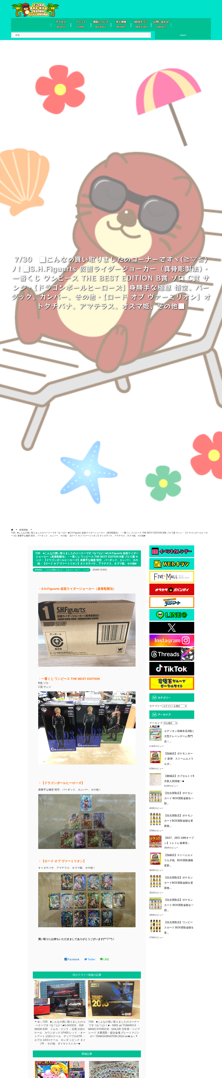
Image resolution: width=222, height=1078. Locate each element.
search (183, 35)
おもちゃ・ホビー (73, 570)
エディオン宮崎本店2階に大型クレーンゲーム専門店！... (179, 736)
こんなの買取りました (54, 570)
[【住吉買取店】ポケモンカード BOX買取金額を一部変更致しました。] (155, 797)
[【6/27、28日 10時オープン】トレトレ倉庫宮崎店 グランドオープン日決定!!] (155, 841)
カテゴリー (155, 706)
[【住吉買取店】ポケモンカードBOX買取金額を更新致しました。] (155, 819)
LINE (106, 959)
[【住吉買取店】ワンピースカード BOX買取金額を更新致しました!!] (155, 926)
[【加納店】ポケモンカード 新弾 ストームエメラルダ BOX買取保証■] (155, 757)
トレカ (86, 570)
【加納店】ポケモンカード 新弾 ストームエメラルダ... (178, 758)
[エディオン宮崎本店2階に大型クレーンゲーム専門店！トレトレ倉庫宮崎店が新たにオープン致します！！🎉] (155, 734)
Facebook (73, 959)
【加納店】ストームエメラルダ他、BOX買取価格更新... (178, 860)
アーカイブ (155, 723)
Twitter (91, 959)
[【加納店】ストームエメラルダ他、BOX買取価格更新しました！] (155, 859)
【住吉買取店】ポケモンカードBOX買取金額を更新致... (178, 820)
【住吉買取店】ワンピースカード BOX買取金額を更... (179, 927)
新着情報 (38, 570)
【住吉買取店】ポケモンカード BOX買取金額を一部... (179, 798)
